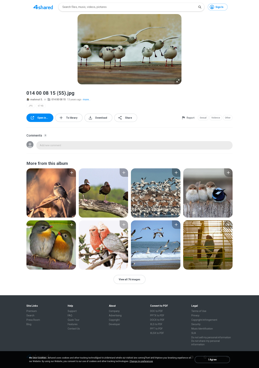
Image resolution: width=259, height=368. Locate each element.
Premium (31, 311)
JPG (31, 106)
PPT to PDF (156, 328)
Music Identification (202, 328)
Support (72, 311)
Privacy (195, 315)
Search (30, 315)
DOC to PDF (156, 311)
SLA (193, 333)
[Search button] (200, 7)
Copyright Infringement (204, 319)
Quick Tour (73, 319)
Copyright (114, 319)
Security (196, 324)
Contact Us (74, 328)
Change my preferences (141, 361)
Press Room (33, 319)
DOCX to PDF (157, 319)
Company (114, 311)
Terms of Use (198, 311)
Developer (114, 324)
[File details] (51, 193)
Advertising (115, 315)
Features (73, 324)
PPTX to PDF (157, 315)
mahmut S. (36, 99)
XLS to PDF (156, 324)
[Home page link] (43, 7)
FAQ (70, 315)
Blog (28, 324)
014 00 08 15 (58, 99)
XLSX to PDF (157, 333)
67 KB (41, 106)
